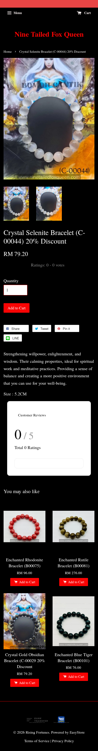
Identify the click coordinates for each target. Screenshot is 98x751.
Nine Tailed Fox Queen (49, 34)
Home (8, 51)
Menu (17, 12)
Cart (87, 12)
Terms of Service (36, 740)
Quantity (11, 280)
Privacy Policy (63, 740)
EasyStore (77, 732)
